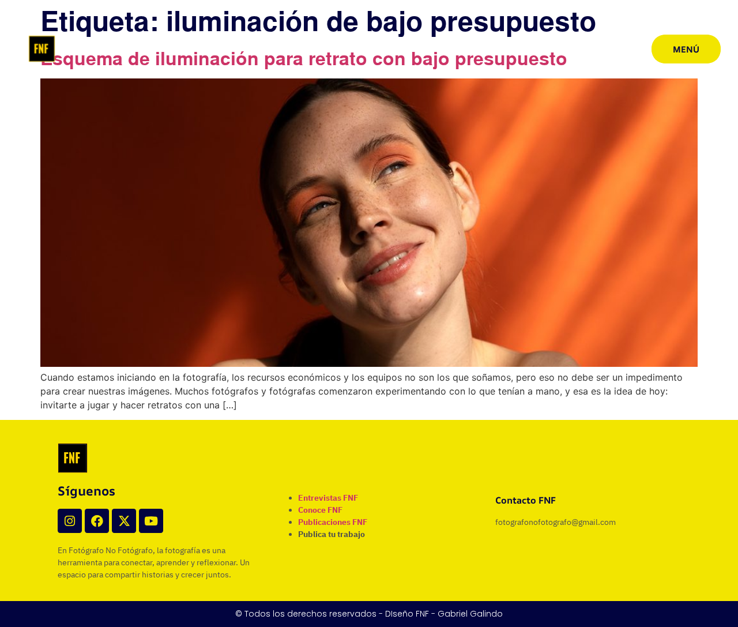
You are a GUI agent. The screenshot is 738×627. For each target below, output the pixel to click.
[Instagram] (70, 521)
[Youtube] (151, 521)
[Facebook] (97, 521)
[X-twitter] (124, 521)
